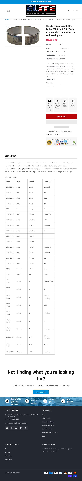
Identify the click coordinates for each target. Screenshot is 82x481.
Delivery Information (48, 425)
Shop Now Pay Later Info (49, 432)
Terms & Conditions (48, 422)
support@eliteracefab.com (18, 423)
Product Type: (51, 59)
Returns (7, 449)
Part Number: (51, 52)
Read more (50, 79)
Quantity (49, 83)
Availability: (50, 55)
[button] (61, 122)
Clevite (61, 45)
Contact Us (41, 392)
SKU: (48, 48)
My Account (8, 459)
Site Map (7, 452)
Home (7, 19)
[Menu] (4, 11)
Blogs (43, 436)
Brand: (48, 45)
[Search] (68, 11)
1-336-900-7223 (13, 419)
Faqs (43, 415)
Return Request (47, 429)
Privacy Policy (46, 418)
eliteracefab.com (15, 472)
